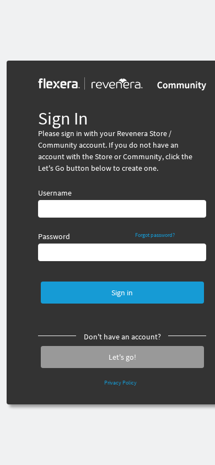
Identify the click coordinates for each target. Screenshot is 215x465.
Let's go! (122, 357)
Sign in (122, 293)
